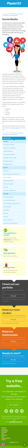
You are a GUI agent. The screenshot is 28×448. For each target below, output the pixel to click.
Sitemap (3, 427)
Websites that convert (10, 158)
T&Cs (2, 433)
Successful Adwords (9, 200)
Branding (6, 210)
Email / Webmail (7, 220)
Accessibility (4, 430)
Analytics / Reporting (9, 190)
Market (5, 167)
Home (13, 14)
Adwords (6, 171)
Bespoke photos (8, 161)
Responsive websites (9, 148)
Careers (3, 439)
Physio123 (12, 442)
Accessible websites (9, 154)
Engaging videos (8, 164)
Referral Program (5, 438)
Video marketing (8, 181)
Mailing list (4, 435)
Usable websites (8, 151)
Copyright (4, 432)
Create (5, 141)
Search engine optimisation (11, 174)
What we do (7, 138)
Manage (6, 194)
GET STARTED (14, 405)
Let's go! (13, 296)
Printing (5, 187)
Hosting (5, 216)
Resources (4, 429)
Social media (7, 177)
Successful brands (8, 145)
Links (2, 436)
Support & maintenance (10, 223)
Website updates (8, 197)
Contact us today (14, 128)
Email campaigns (8, 184)
